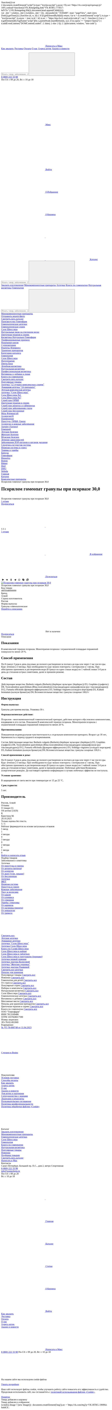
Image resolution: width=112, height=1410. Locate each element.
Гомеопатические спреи (13, 327)
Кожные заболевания (11, 889)
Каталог (5, 476)
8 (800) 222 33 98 (9, 77)
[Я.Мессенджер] (3, 579)
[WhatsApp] (19, 579)
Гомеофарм (6, 455)
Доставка (18, 48)
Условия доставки (10, 1077)
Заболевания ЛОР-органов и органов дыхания (24, 442)
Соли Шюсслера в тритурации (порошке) (21, 956)
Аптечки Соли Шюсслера (14, 946)
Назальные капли (10, 342)
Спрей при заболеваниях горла (16, 408)
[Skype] (23, 579)
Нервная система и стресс (14, 447)
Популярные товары (11, 382)
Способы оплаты (9, 1080)
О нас (34, 48)
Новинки (5, 1152)
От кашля (6, 894)
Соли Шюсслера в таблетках (15, 954)
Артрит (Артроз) (9, 426)
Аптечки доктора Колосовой (15, 962)
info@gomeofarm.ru (10, 1171)
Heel (3, 466)
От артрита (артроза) (11, 868)
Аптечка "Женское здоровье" (15, 964)
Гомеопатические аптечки (14, 324)
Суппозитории (8, 345)
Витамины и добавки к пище (15, 374)
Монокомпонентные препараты (40, 285)
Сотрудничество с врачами (14, 1096)
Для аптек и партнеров (12, 1093)
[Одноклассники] (11, 579)
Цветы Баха (7, 363)
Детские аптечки (9, 938)
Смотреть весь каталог (12, 319)
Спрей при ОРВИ (10, 400)
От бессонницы (9, 876)
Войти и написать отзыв (13, 855)
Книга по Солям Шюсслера (15, 948)
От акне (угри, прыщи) (12, 873)
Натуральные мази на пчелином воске (20, 332)
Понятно (5, 1397)
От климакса (7, 897)
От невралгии (8, 910)
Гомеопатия (18, 288)
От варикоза (7, 905)
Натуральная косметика (13, 369)
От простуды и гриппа (12, 866)
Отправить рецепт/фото (13, 316)
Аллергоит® (7, 416)
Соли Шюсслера (9, 329)
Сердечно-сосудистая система (16, 445)
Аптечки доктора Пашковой (15, 967)
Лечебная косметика (11, 366)
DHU (3, 468)
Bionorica (5, 458)
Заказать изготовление (12, 285)
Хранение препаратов (12, 350)
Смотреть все (28, 975)
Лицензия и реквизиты (12, 1098)
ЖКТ (3, 881)
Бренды (5, 453)
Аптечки (60, 285)
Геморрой (6, 429)
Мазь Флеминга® (10, 413)
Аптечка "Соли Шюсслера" (15, 392)
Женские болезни (10, 434)
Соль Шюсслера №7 (11, 397)
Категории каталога (11, 353)
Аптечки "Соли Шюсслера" (15, 943)
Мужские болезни (10, 437)
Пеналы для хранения (12, 972)
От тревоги (6, 913)
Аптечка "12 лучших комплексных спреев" (22, 384)
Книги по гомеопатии (77, 285)
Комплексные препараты (13, 479)
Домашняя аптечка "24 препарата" (18, 387)
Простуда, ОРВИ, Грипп (13, 421)
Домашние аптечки (10, 941)
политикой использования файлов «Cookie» (73, 1392)
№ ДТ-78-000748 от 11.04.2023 (16, 1027)
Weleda (4, 471)
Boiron (4, 460)
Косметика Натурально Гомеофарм (18, 337)
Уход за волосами (9, 892)
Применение (7, 418)
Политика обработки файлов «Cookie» (20, 1106)
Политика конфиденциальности (17, 1104)
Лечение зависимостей (12, 439)
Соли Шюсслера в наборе (14, 951)
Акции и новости (60, 48)
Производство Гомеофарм (14, 321)
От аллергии (7, 871)
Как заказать (7, 48)
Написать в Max (9, 1160)
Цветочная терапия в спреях (15, 334)
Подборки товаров (10, 1155)
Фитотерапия (7, 361)
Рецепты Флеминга (10, 348)
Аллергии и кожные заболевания (17, 424)
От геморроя (7, 900)
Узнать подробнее (10, 1384)
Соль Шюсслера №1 (11, 395)
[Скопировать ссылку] (27, 579)
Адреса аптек (44, 48)
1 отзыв (5, 501)
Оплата (27, 48)
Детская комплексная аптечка (16, 390)
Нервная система (9, 884)
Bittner (4, 463)
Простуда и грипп (10, 887)
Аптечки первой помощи (13, 959)
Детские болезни (9, 432)
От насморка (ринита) (12, 908)
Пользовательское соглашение (16, 1101)
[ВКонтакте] (7, 579)
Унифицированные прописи (15, 340)
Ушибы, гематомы (10, 902)
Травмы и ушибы (9, 450)
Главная (5, 474)
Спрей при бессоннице (12, 411)
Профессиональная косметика (16, 371)
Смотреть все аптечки (12, 969)
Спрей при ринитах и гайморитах (18, 405)
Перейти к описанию (11, 609)
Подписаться (7, 504)
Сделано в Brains (9, 1052)
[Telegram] (15, 579)
